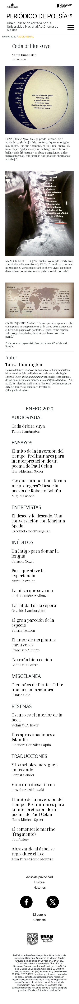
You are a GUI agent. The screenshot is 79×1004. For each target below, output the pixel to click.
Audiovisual (26, 36)
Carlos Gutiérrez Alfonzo (30, 595)
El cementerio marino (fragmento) (33, 831)
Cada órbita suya (28, 426)
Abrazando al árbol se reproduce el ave (33, 851)
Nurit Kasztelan (24, 581)
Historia (39, 882)
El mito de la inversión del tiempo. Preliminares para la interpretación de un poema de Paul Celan (38, 458)
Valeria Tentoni (23, 630)
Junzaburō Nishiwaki (28, 789)
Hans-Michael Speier (27, 471)
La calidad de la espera (34, 605)
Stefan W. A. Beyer (25, 725)
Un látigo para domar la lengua (35, 553)
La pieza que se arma (32, 590)
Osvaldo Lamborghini (28, 610)
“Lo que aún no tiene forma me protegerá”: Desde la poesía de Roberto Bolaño (39, 485)
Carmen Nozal (23, 561)
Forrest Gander (23, 775)
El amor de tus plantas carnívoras (34, 642)
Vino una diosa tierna (33, 784)
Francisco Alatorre (26, 650)
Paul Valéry (20, 839)
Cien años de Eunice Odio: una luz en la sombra (37, 687)
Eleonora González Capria (31, 745)
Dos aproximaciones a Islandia (33, 737)
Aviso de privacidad (39, 877)
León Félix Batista (25, 665)
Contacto (39, 920)
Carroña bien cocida (32, 659)
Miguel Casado (23, 496)
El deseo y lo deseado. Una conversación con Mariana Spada (38, 521)
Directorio (39, 914)
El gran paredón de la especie (33, 622)
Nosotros (40, 887)
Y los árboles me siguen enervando (35, 767)
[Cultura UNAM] (12, 5)
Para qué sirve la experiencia (28, 573)
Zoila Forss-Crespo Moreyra (32, 859)
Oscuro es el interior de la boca (37, 717)
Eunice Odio (21, 695)
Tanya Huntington (24, 55)
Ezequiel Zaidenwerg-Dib (31, 531)
